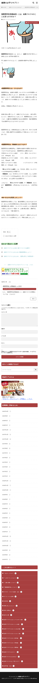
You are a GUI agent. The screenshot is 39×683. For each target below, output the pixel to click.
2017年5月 (6, 462)
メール (3, 335)
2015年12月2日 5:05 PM (10, 289)
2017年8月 (6, 448)
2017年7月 (6, 453)
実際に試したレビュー (10, 605)
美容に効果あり (9, 610)
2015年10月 (6, 545)
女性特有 (7, 601)
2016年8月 (6, 499)
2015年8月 (6, 554)
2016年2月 (6, 527)
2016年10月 (6, 490)
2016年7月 (6, 504)
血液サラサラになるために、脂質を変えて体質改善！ (19, 256)
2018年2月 (6, 420)
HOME (4, 7)
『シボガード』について (11, 578)
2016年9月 (6, 494)
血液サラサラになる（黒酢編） (12, 647)
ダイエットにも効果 (10, 596)
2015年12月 (6, 536)
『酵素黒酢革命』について (11, 587)
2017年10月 (6, 439)
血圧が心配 (7, 615)
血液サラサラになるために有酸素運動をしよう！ (18, 252)
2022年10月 (6, 411)
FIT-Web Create (19, 678)
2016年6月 (6, 508)
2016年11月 (6, 485)
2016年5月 (6, 513)
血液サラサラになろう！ (11, 652)
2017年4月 (6, 467)
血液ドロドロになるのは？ (15, 7)
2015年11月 (6, 541)
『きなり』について (10, 573)
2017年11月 (6, 434)
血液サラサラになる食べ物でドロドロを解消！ (17, 248)
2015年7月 (6, 559)
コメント (4, 312)
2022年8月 (6, 416)
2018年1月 (6, 425)
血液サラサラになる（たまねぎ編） (13, 629)
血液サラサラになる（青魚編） (12, 642)
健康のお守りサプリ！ (10, 3)
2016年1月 (6, 531)
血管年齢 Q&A (9, 666)
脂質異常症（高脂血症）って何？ (12, 286)
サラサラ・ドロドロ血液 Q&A (13, 592)
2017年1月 (6, 476)
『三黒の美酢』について (11, 582)
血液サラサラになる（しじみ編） (13, 624)
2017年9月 (6, 443)
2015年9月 (6, 550)
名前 (3, 328)
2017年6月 (6, 457)
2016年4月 (6, 517)
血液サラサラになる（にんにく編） (13, 633)
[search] (36, 369)
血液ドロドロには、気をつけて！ (13, 661)
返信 (33, 298)
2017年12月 (6, 429)
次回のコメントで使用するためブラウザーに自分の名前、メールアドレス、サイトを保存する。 (18, 352)
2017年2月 (6, 471)
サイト (3, 343)
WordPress (34, 678)
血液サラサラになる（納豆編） (12, 638)
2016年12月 (6, 480)
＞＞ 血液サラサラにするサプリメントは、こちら (18, 264)
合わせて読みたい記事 (10, 236)
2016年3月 (6, 522)
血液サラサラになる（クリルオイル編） (15, 619)
